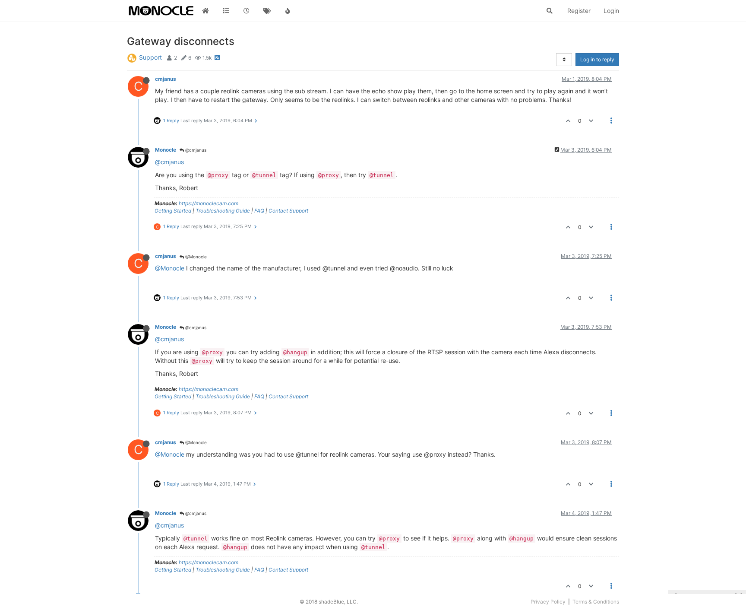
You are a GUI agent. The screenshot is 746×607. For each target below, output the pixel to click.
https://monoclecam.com (208, 203)
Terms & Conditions (595, 601)
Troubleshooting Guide (223, 210)
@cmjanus (195, 150)
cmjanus (165, 79)
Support (150, 57)
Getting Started (173, 210)
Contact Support (288, 210)
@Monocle (195, 256)
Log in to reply (597, 59)
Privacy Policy (548, 601)
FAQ (259, 210)
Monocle (165, 149)
